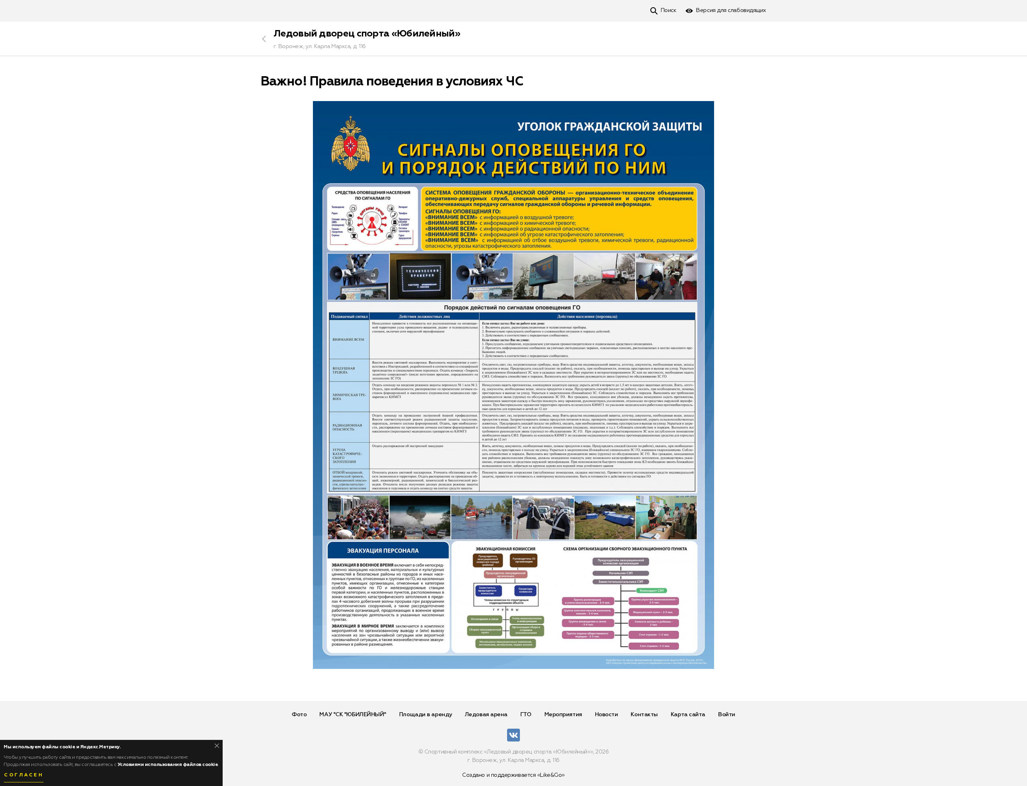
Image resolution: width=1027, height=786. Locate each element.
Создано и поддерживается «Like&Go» (513, 775)
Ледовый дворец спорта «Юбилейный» (367, 33)
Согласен (23, 775)
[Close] (217, 745)
